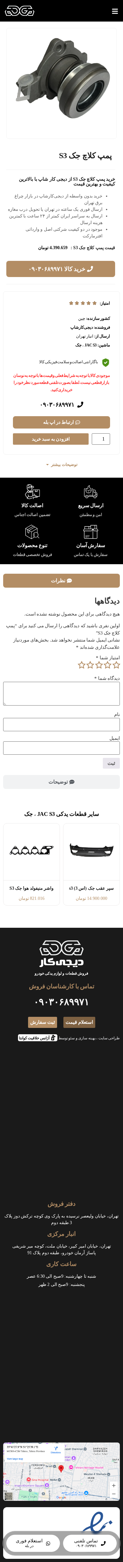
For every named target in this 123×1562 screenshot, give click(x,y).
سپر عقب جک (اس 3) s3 (91, 888)
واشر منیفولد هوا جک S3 (31, 888)
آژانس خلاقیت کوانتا (36, 1037)
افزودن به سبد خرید (51, 439)
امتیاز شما (108, 657)
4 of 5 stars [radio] (90, 665)
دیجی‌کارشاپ (81, 327)
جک (78, 345)
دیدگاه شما (107, 678)
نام (117, 714)
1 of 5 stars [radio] (116, 665)
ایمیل (114, 738)
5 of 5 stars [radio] (81, 665)
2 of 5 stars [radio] (107, 665)
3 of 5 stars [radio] (98, 665)
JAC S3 (91, 345)
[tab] (61, 581)
